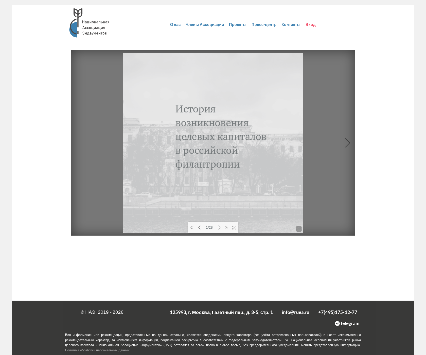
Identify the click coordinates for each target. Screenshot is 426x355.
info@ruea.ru (295, 312)
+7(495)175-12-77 (337, 312)
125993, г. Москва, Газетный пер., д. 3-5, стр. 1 (221, 312)
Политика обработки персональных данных (97, 350)
